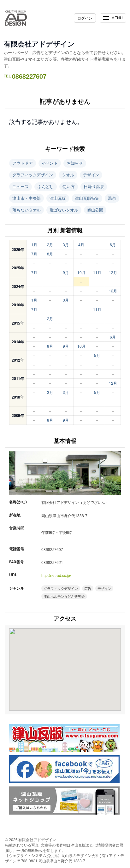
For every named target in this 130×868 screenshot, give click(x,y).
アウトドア (22, 163)
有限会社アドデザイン (39, 44)
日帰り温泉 (94, 186)
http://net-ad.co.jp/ (56, 575)
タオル (68, 175)
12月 (113, 272)
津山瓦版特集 (87, 198)
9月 (66, 272)
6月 (113, 244)
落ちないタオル (26, 210)
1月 (34, 244)
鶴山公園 (95, 210)
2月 (50, 244)
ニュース (20, 186)
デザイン (91, 175)
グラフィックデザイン (32, 175)
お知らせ (75, 163)
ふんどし (46, 186)
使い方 (68, 186)
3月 (66, 244)
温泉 (112, 198)
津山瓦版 (58, 198)
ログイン (84, 18)
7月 (34, 253)
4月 (81, 244)
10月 (81, 272)
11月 (97, 272)
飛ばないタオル (64, 210)
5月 (97, 355)
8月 (50, 253)
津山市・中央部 (26, 198)
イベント (50, 163)
